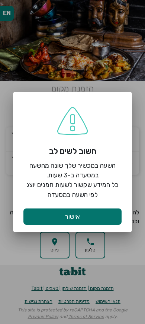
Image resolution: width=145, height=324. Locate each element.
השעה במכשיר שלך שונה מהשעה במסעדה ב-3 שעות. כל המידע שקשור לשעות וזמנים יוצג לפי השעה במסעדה (72, 180)
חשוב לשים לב (72, 151)
